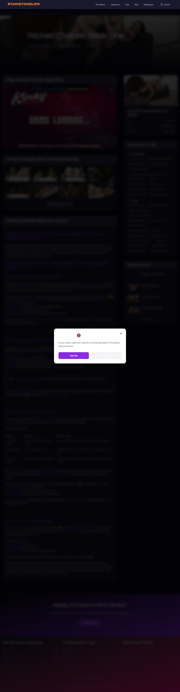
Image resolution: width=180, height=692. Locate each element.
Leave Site (106, 355)
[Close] (121, 333)
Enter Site (74, 355)
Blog (136, 4)
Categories (115, 4)
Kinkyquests (149, 4)
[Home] (24, 4)
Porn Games (100, 4)
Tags (127, 4)
